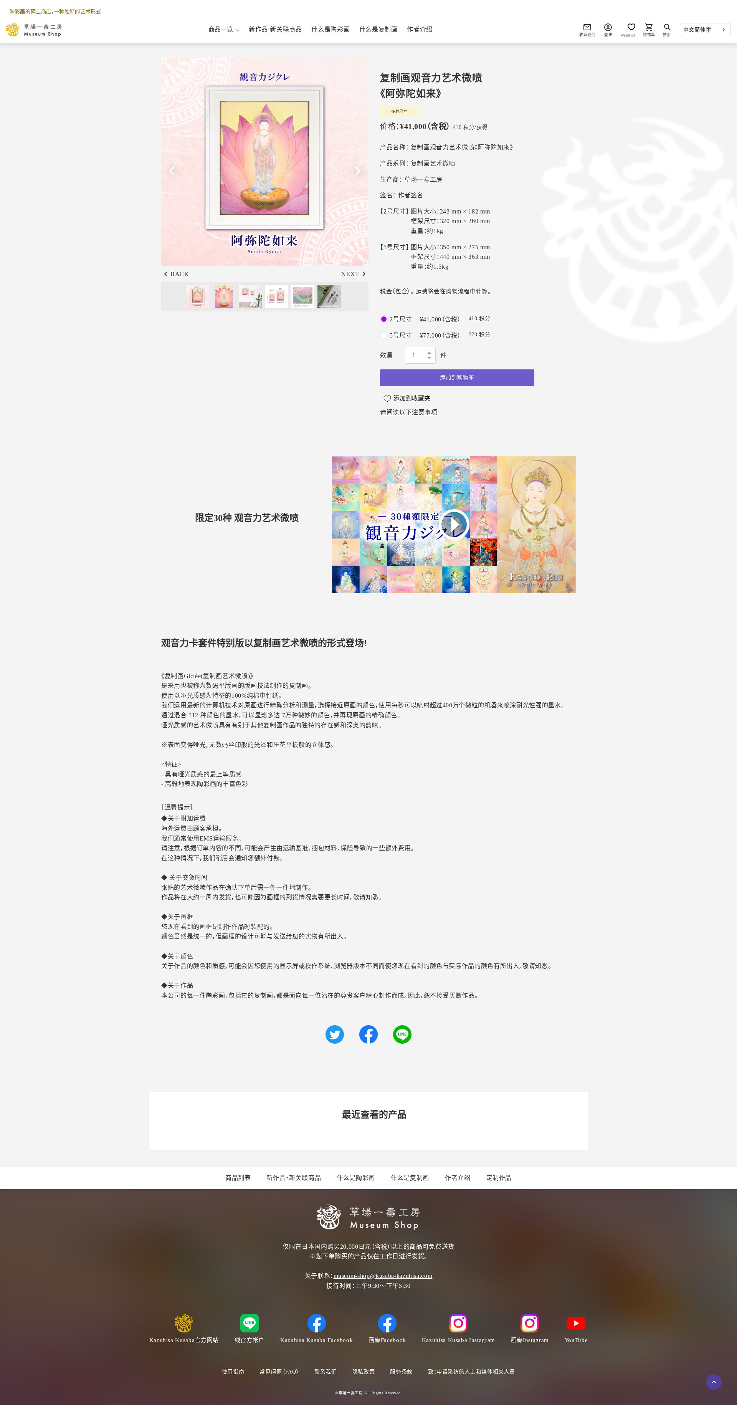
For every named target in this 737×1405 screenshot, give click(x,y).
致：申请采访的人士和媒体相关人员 (471, 1372)
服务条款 (401, 1372)
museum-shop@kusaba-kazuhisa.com (383, 1276)
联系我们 (325, 1372)
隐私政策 (363, 1372)
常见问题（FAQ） (279, 1372)
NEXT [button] (350, 274)
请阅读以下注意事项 (409, 412)
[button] (358, 171)
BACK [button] (179, 274)
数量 (386, 355)
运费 (422, 291)
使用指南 (233, 1372)
